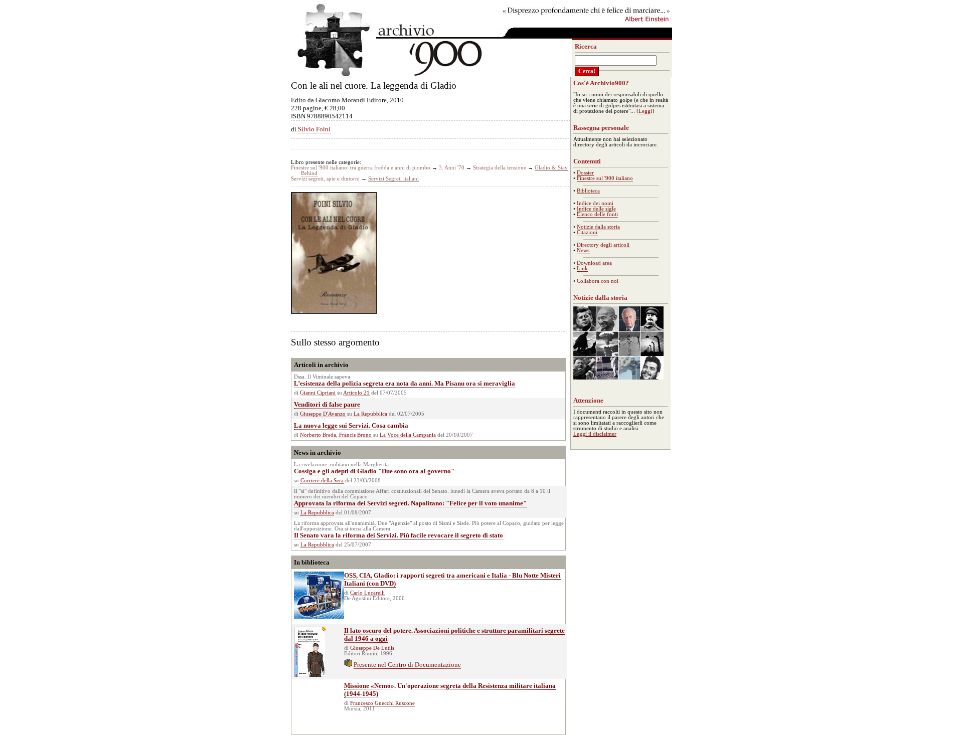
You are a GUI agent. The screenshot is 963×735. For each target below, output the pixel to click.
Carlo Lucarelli (367, 593)
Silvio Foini (314, 129)
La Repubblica (370, 414)
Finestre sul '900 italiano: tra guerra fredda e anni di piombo (360, 167)
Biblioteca (588, 191)
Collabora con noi (597, 281)
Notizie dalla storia (598, 227)
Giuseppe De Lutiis (372, 648)
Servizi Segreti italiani (393, 178)
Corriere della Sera (322, 480)
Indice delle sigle (596, 209)
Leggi (645, 111)
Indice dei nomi (595, 203)
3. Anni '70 (451, 167)
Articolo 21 (356, 393)
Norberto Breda (318, 435)
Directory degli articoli (603, 245)
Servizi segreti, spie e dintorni (325, 178)
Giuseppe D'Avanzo (323, 414)
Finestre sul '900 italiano (605, 178)
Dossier (585, 172)
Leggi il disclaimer (594, 434)
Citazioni (587, 232)
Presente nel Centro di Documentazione (407, 664)
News (583, 250)
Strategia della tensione (499, 167)
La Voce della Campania (408, 435)
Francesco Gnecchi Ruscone (382, 703)
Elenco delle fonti (597, 214)
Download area (594, 263)
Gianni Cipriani (318, 393)
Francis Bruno (355, 435)
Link (582, 268)
